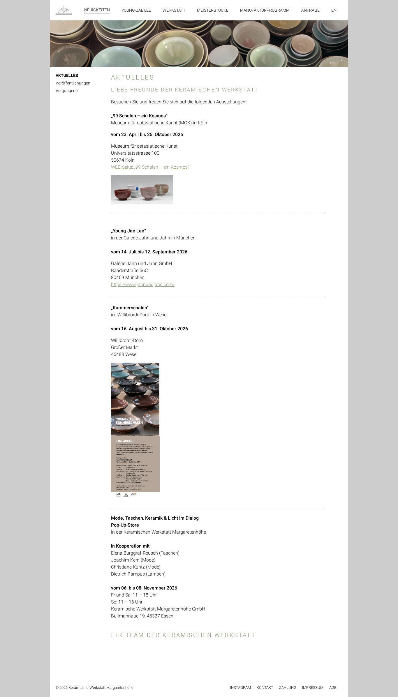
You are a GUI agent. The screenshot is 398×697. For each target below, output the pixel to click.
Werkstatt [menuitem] (174, 10)
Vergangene (67, 90)
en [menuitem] (334, 10)
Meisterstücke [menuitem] (212, 10)
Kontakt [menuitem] (265, 687)
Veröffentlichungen (73, 83)
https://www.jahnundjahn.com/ (143, 284)
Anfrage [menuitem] (310, 10)
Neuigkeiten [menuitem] (97, 10)
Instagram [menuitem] (240, 687)
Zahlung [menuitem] (287, 687)
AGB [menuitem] (333, 687)
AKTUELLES (67, 75)
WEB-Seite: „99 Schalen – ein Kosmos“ (150, 167)
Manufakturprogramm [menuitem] (265, 10)
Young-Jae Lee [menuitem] (136, 10)
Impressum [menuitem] (312, 687)
